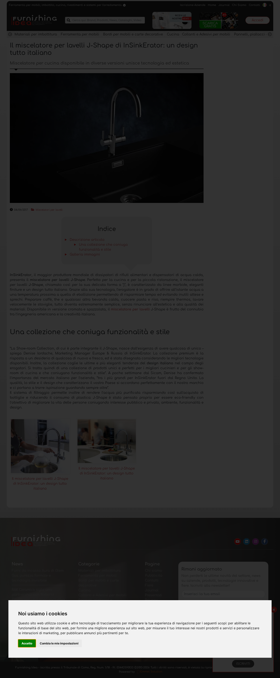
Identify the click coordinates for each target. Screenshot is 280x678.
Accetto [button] (27, 643)
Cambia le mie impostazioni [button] (59, 643)
